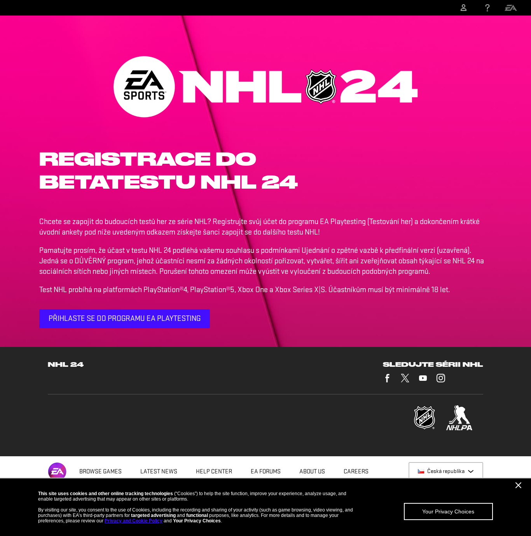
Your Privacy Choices (448, 511)
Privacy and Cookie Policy (133, 521)
